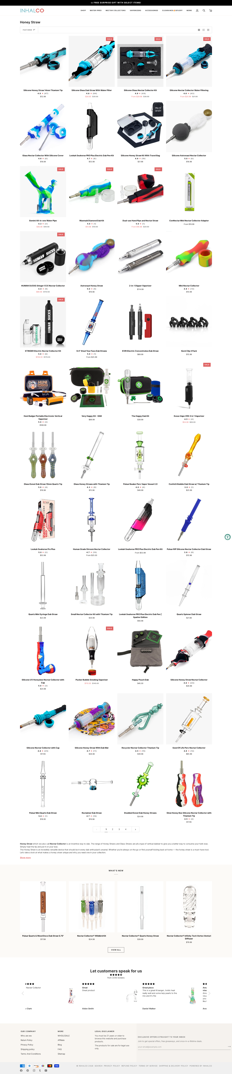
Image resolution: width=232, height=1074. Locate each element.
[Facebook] (21, 1070)
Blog (60, 1045)
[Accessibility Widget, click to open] (228, 537)
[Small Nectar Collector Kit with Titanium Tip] (92, 585)
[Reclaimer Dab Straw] (92, 784)
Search (99, 1066)
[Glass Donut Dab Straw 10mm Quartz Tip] (43, 455)
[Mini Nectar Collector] (189, 256)
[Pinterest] (27, 1070)
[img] (116, 974)
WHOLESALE (64, 1036)
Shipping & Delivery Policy (173, 1066)
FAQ (60, 1049)
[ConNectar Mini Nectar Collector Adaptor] (189, 191)
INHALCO (83, 1066)
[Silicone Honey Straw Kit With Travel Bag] (140, 126)
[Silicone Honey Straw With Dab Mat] (92, 718)
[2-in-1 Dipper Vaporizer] (140, 256)
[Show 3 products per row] (203, 30)
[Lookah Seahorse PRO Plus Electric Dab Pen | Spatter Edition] (140, 585)
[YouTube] (46, 1070)
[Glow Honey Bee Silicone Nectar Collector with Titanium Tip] (189, 784)
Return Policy (26, 1040)
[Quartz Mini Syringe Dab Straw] (43, 585)
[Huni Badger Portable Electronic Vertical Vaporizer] (43, 387)
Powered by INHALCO (201, 1066)
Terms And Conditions (31, 1054)
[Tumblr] (40, 1070)
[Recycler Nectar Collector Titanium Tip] (140, 718)
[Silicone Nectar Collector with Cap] (43, 718)
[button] (83, 10)
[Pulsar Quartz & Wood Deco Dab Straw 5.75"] (43, 906)
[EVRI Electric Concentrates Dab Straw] (140, 321)
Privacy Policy (27, 1045)
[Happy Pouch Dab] (140, 650)
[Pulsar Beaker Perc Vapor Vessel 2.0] (140, 455)
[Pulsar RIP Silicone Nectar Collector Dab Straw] (189, 520)
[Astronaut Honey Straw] (92, 256)
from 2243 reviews (116, 978)
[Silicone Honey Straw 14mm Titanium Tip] (43, 61)
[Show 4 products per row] (209, 30)
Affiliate (61, 1040)
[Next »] (135, 829)
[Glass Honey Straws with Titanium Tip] (92, 455)
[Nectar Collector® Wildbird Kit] (92, 906)
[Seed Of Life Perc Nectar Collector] (189, 718)
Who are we (26, 1036)
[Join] (228, 1046)
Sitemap (61, 1054)
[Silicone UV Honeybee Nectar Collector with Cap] (43, 650)
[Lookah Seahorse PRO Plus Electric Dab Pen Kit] (92, 126)
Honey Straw (26, 844)
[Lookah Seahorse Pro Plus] (43, 520)
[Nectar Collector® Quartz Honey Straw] (140, 906)
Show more (25, 857)
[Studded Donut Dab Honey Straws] (140, 784)
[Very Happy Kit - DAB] (92, 387)
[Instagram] (34, 1070)
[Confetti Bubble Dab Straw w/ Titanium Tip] (189, 455)
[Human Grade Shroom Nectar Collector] (92, 520)
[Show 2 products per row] (199, 30)
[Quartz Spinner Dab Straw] (189, 585)
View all (116, 950)
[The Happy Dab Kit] (140, 387)
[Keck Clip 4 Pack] (189, 321)
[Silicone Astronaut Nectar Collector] (189, 126)
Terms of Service (148, 1066)
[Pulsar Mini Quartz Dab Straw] (43, 784)
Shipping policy (28, 1049)
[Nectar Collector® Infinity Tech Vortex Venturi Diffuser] (189, 906)
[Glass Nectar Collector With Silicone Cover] (43, 126)
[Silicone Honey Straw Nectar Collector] (189, 650)
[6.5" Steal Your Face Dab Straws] (92, 321)
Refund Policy (129, 1066)
